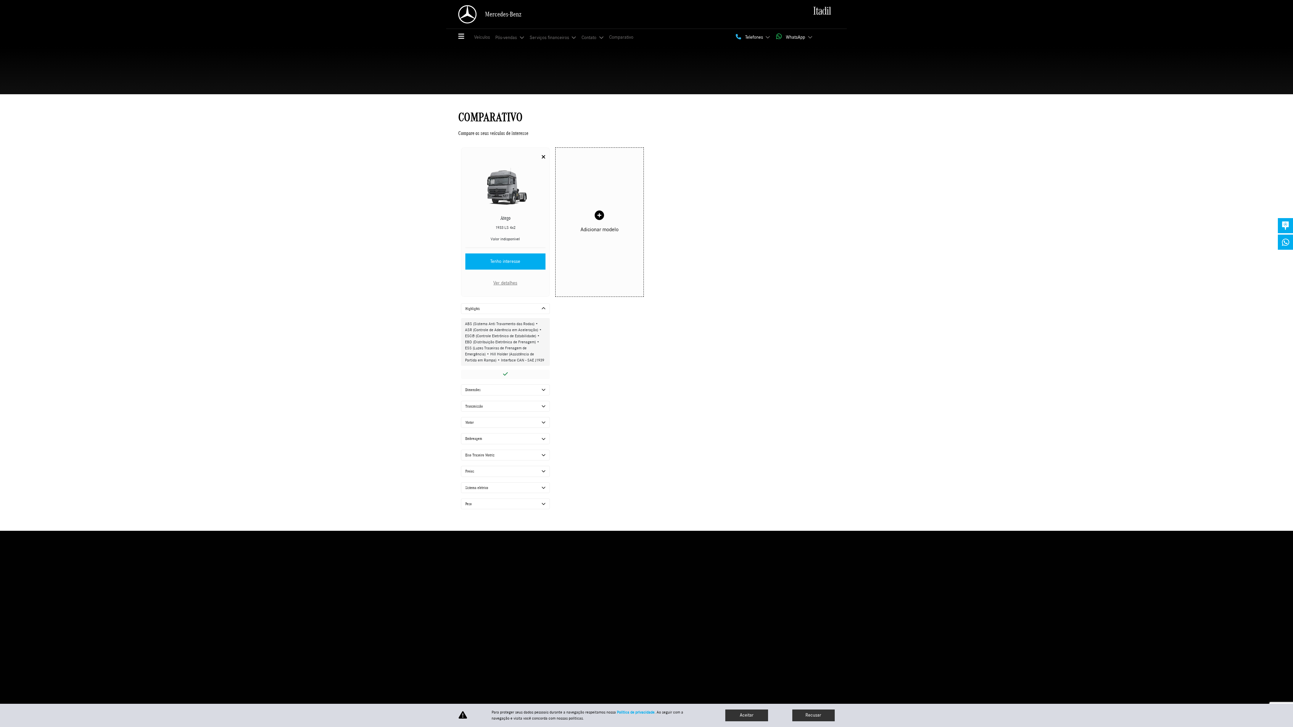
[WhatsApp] (1285, 242)
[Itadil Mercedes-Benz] (822, 12)
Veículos (482, 37)
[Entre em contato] (1285, 225)
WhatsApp (795, 37)
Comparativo (621, 37)
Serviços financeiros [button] (550, 37)
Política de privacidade (636, 712)
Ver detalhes (505, 283)
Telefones (754, 37)
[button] (464, 37)
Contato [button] (590, 37)
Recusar (813, 715)
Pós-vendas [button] (506, 37)
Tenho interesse (505, 261)
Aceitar (747, 715)
